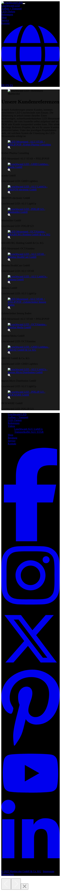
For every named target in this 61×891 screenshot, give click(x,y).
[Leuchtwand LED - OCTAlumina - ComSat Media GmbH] (30, 329)
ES (11, 85)
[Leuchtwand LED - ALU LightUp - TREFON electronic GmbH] (30, 191)
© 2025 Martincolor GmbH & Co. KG (21, 871)
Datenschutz (7, 874)
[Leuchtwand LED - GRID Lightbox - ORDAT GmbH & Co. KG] (30, 351)
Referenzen (7, 14)
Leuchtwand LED (10, 5)
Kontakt (5, 23)
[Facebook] (30, 540)
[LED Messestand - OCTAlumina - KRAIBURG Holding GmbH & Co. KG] (30, 236)
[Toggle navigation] (24, 3)
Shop (4, 17)
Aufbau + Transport (11, 8)
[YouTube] (30, 798)
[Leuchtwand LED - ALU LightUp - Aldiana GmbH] (30, 281)
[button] (30, 82)
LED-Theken (8, 11)
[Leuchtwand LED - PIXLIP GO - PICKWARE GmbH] (30, 396)
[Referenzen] (12, 2)
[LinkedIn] (30, 865)
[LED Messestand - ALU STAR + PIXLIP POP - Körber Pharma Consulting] (30, 146)
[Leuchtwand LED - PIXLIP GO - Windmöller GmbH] (30, 213)
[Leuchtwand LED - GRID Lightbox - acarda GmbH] (30, 169)
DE (3, 85)
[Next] (16, 884)
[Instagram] (30, 608)
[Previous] (6, 884)
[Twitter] (30, 667)
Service (5, 20)
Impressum (48, 871)
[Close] (24, 886)
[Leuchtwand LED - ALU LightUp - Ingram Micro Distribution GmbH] (30, 374)
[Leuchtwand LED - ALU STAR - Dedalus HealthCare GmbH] (30, 258)
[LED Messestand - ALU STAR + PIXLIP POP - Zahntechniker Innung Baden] (30, 306)
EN (8, 85)
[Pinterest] (30, 745)
